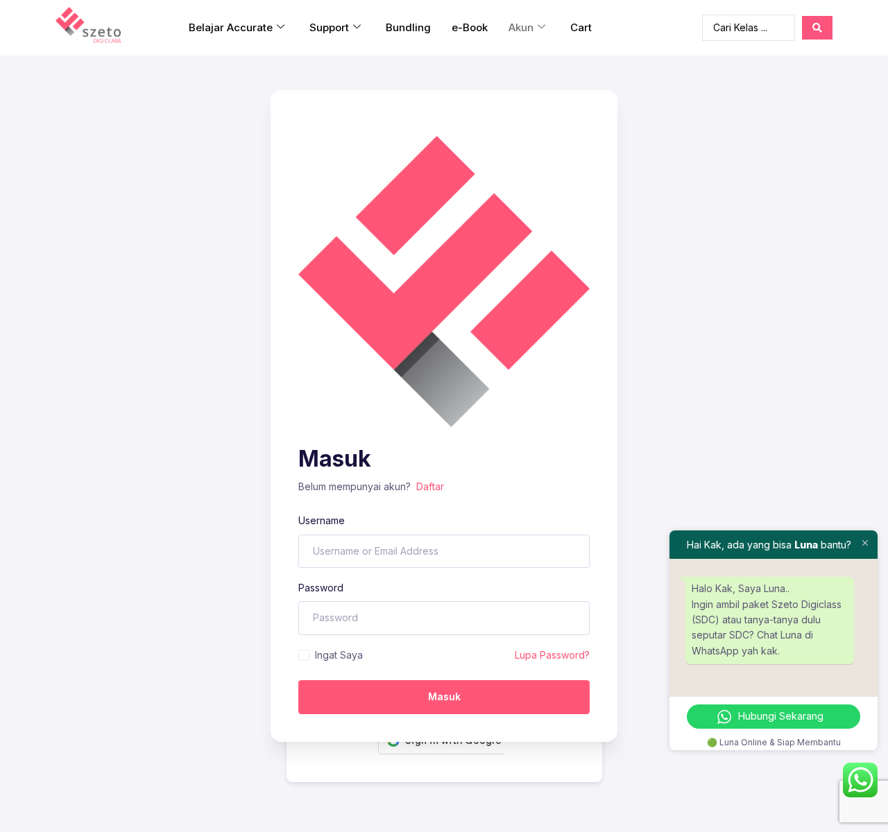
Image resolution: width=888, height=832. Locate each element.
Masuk (444, 696)
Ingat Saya (339, 655)
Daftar (430, 486)
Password (320, 587)
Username (321, 520)
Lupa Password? (552, 655)
